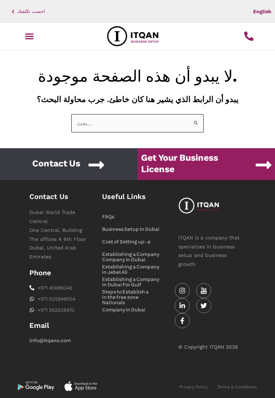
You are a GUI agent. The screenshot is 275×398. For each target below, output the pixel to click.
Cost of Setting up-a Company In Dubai (126, 242)
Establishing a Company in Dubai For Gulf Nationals (130, 267)
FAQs (108, 216)
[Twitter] (203, 305)
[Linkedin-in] (182, 305)
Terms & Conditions (237, 386)
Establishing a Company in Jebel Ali (130, 255)
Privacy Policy (193, 386)
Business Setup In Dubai (130, 229)
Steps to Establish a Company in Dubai (125, 292)
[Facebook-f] (182, 320)
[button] (29, 36)
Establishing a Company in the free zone (130, 280)
